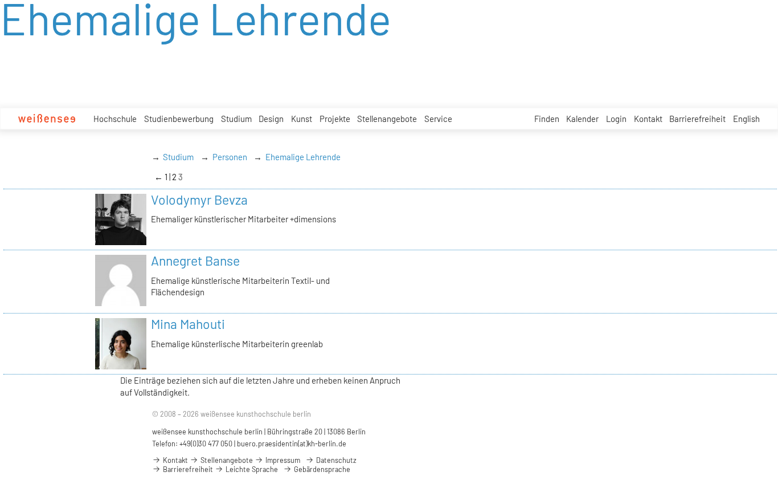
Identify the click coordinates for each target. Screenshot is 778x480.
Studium (236, 118)
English (746, 118)
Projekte (335, 118)
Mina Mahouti (188, 324)
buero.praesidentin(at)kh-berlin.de (291, 443)
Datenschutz (335, 460)
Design (271, 118)
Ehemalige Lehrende (303, 157)
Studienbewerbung (179, 118)
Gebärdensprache (321, 469)
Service (438, 118)
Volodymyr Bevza (199, 200)
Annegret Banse (195, 261)
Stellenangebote (387, 118)
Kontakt (648, 118)
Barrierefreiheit (697, 118)
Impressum (282, 460)
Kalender (582, 118)
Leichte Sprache (251, 469)
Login (616, 118)
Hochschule (115, 118)
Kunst (301, 118)
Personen (229, 157)
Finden (546, 118)
